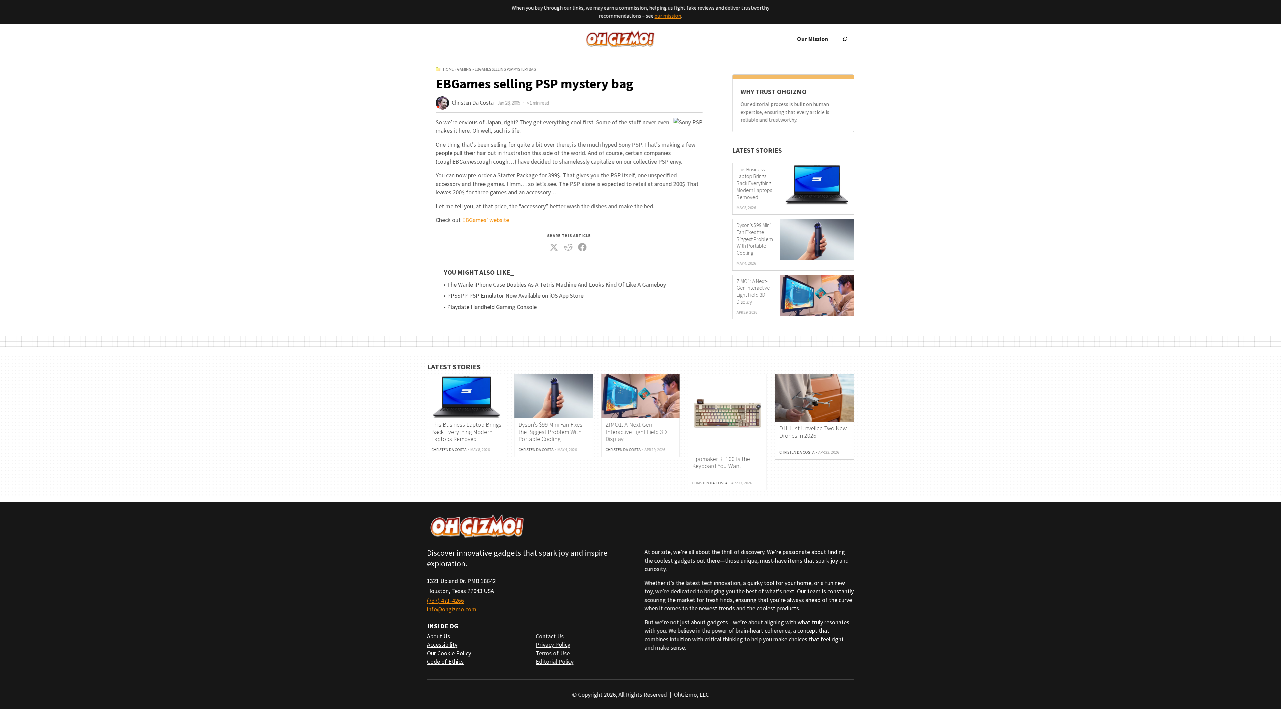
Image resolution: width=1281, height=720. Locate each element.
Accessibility (442, 644)
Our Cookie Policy (449, 653)
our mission (668, 15)
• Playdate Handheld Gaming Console (490, 307)
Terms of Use (553, 653)
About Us (438, 636)
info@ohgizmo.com (451, 609)
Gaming (464, 69)
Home (448, 69)
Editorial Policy (554, 661)
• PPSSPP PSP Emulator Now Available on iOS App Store (513, 295)
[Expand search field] (845, 39)
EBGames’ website (485, 220)
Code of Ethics (445, 661)
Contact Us (550, 636)
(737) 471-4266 (445, 600)
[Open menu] (431, 39)
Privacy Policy (553, 644)
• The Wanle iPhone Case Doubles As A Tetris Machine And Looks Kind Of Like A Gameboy (555, 284)
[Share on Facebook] (582, 247)
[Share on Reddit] (568, 247)
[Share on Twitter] (554, 247)
